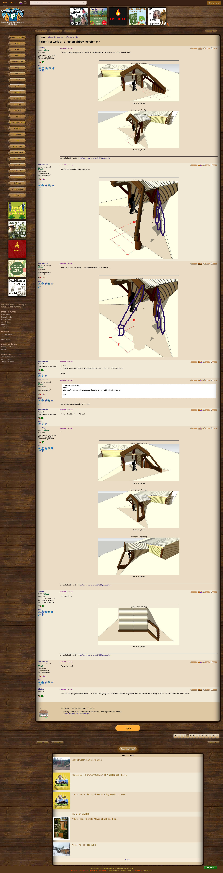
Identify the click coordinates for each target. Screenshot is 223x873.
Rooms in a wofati (81, 814)
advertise (82, 870)
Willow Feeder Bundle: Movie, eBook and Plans (95, 819)
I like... (40, 65)
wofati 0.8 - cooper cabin (84, 845)
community (17, 98)
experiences (17, 146)
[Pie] (21, 3)
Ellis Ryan (41, 689)
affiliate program (92, 870)
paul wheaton (43, 165)
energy (17, 68)
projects (17, 165)
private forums (17, 189)
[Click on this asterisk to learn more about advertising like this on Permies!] (168, 24)
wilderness (17, 104)
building (17, 55)
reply (128, 728)
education (17, 134)
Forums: (43, 37)
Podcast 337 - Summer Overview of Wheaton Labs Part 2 (99, 775)
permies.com (17, 177)
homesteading (17, 61)
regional (17, 128)
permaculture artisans (17, 122)
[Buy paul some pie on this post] (200, 165)
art (17, 116)
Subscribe (13, 3)
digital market (17, 171)
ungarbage (17, 92)
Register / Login (214, 3)
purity (17, 86)
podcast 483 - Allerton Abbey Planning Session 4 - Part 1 (99, 794)
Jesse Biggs (42, 48)
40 (213, 736)
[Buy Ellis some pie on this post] (200, 690)
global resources (17, 152)
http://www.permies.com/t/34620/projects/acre (94, 158)
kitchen (17, 80)
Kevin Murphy (43, 361)
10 (206, 736)
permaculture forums (17, 37)
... (209, 736)
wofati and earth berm (72, 37)
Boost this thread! (128, 749)
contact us (74, 870)
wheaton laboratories (55, 37)
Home (5, 3)
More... (128, 860)
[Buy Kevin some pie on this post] (200, 362)
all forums (17, 195)
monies (17, 74)
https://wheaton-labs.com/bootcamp (77, 713)
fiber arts (17, 110)
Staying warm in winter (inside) (87, 760)
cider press (17, 159)
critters (17, 49)
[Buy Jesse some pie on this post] (200, 49)
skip (17, 140)
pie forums (17, 183)
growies (17, 43)
